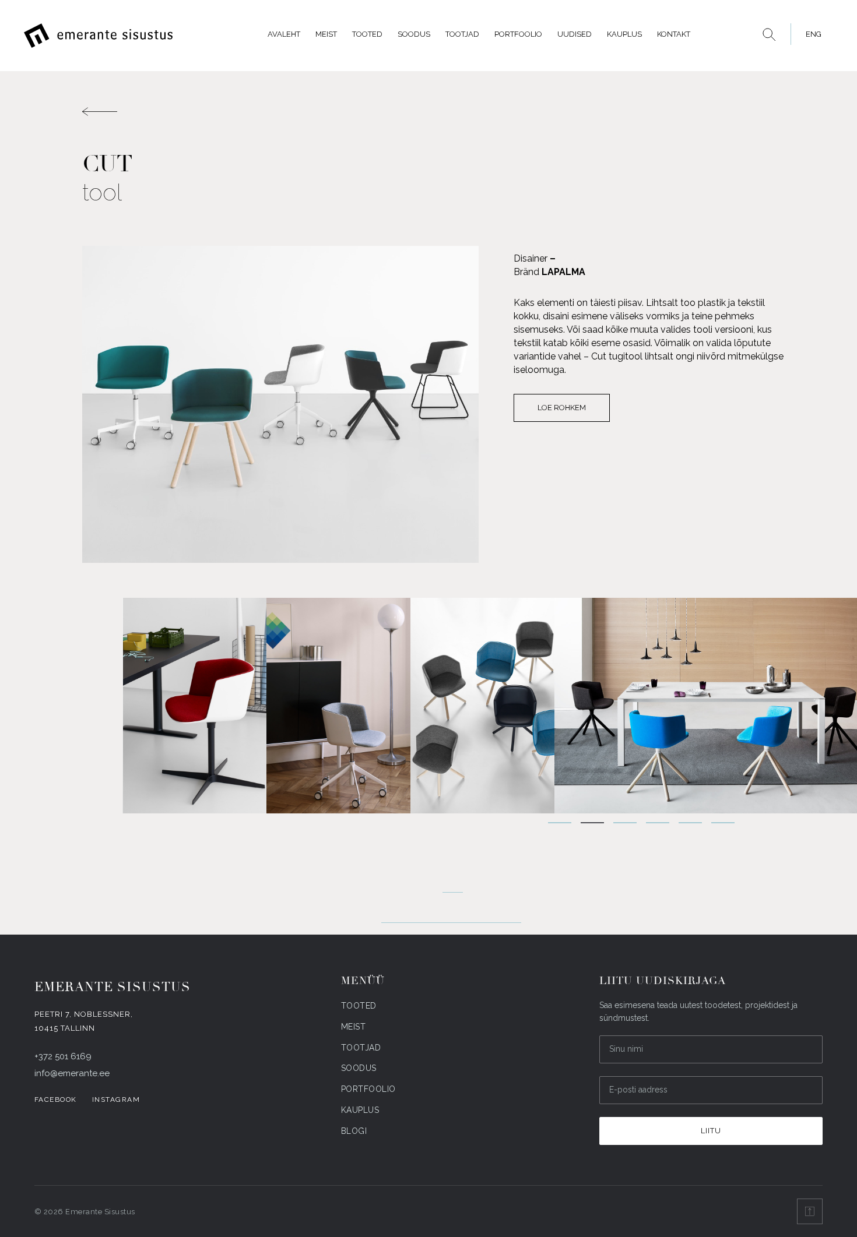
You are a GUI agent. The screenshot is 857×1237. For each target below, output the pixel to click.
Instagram (116, 1099)
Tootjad (462, 34)
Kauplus (624, 34)
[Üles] (810, 1211)
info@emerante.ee (72, 1073)
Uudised (574, 34)
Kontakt (673, 34)
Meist (326, 34)
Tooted (367, 34)
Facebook (55, 1099)
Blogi (354, 1131)
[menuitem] (810, 34)
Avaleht (284, 34)
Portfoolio (518, 34)
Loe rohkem (562, 407)
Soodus (414, 34)
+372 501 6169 (63, 1056)
